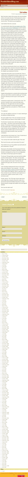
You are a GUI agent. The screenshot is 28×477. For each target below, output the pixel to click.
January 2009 (5, 342)
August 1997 (4, 442)
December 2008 (5, 343)
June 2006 (4, 384)
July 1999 (4, 423)
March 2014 (4, 276)
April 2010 (4, 321)
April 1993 (4, 464)
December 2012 (5, 284)
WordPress (11, 473)
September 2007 (5, 364)
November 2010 (5, 311)
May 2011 (4, 302)
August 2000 (4, 419)
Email (3, 231)
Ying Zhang (24, 473)
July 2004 (4, 409)
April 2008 (4, 354)
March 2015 (4, 269)
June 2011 (4, 301)
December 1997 (5, 437)
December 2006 (5, 376)
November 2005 (5, 394)
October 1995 (5, 457)
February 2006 (5, 390)
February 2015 (5, 270)
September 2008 (5, 347)
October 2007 (5, 363)
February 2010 (5, 324)
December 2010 (5, 310)
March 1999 (4, 426)
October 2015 (5, 260)
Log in (3, 471)
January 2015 (5, 272)
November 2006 (5, 377)
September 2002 (5, 412)
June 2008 (4, 352)
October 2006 (5, 378)
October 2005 (5, 395)
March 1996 (4, 456)
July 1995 (4, 460)
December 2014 (5, 273)
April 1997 (4, 447)
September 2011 (5, 298)
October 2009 (5, 329)
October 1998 (5, 433)
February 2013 (5, 281)
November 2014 (5, 274)
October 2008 (5, 346)
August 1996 (4, 454)
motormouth (24, 13)
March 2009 (4, 339)
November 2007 (5, 361)
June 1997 (4, 444)
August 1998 (4, 434)
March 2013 (4, 280)
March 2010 (4, 322)
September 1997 (5, 440)
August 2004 (4, 408)
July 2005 (4, 399)
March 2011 (4, 305)
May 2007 (4, 370)
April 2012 (4, 290)
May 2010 (4, 319)
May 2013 (4, 279)
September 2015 (5, 262)
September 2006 (5, 380)
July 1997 (4, 443)
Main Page (13, 189)
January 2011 (5, 308)
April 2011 (4, 304)
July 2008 (4, 350)
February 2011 (5, 307)
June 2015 (4, 266)
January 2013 (5, 283)
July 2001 (4, 415)
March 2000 (4, 422)
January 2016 (5, 256)
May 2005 (4, 402)
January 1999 (5, 429)
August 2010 (4, 315)
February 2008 (5, 357)
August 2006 (4, 381)
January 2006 (5, 391)
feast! (2, 196)
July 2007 (4, 367)
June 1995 (4, 461)
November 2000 (5, 418)
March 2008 (4, 356)
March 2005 (4, 405)
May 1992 (4, 467)
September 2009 (5, 331)
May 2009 (4, 336)
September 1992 (5, 465)
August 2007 (4, 366)
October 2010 (5, 312)
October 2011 (5, 297)
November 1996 (5, 453)
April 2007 (4, 371)
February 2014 (5, 277)
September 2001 (5, 413)
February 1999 (5, 427)
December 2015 (5, 258)
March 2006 (4, 388)
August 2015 (4, 263)
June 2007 (4, 368)
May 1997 (4, 446)
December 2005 (5, 392)
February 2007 (5, 374)
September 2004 (5, 406)
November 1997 (5, 439)
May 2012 (4, 288)
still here (24, 196)
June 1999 (4, 425)
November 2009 (5, 328)
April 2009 (4, 338)
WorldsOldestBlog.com (9, 1)
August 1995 (4, 458)
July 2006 (4, 383)
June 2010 (4, 318)
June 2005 (4, 401)
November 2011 (5, 295)
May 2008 (4, 353)
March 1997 (4, 449)
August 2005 (4, 398)
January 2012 (5, 293)
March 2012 (4, 291)
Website (4, 235)
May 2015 (4, 267)
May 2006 (4, 385)
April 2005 (4, 404)
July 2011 (4, 300)
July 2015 (4, 265)
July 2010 (4, 317)
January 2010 (5, 325)
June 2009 (4, 335)
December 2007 (5, 360)
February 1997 (5, 450)
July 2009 (4, 333)
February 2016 (5, 255)
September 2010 (5, 314)
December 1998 (5, 430)
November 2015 (5, 259)
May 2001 (4, 416)
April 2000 (4, 420)
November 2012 (5, 286)
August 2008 (4, 349)
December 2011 (5, 294)
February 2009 (5, 340)
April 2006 (4, 387)
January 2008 (5, 359)
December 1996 (5, 451)
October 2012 (5, 287)
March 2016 (4, 253)
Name (4, 227)
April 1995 (4, 463)
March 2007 (4, 373)
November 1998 (5, 432)
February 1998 (5, 436)
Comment (4, 211)
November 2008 (5, 345)
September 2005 (5, 397)
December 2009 (5, 326)
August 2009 (4, 332)
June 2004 (4, 411)
